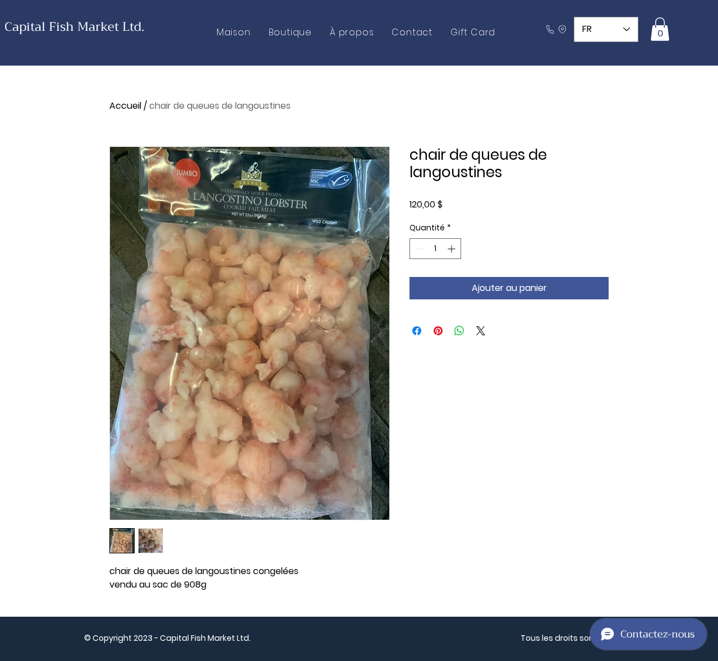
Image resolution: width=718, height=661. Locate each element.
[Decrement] (418, 248)
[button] (660, 29)
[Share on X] (480, 331)
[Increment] (452, 248)
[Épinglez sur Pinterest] (438, 331)
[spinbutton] (435, 248)
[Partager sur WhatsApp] (459, 331)
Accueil (125, 105)
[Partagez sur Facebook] (417, 331)
